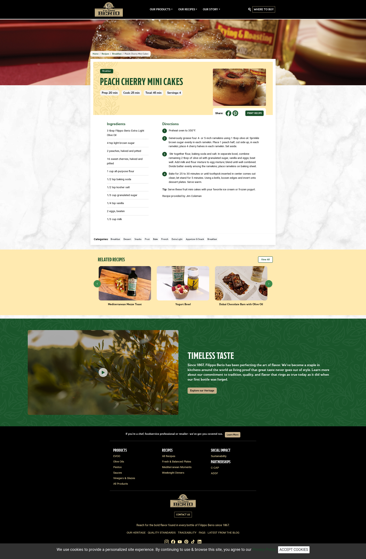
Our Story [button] (210, 9)
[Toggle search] (249, 9)
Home (96, 54)
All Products (120, 483)
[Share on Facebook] (228, 113)
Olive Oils (118, 461)
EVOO (116, 456)
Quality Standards (162, 532)
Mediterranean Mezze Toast (115, 304)
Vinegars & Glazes (124, 478)
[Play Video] (103, 372)
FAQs (202, 532)
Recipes (105, 54)
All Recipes (168, 456)
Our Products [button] (160, 9)
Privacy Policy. (264, 549)
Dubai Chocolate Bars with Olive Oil (232, 304)
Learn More (232, 434)
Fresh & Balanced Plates (176, 461)
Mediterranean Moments (177, 467)
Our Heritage (136, 532)
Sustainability (218, 456)
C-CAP (215, 467)
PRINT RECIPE (254, 113)
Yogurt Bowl (173, 304)
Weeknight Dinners (173, 472)
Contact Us (183, 514)
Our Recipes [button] (186, 9)
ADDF (214, 473)
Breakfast (117, 54)
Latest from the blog (223, 532)
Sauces (117, 472)
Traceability (187, 532)
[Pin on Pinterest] (235, 113)
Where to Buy (264, 9)
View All (265, 259)
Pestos (117, 467)
